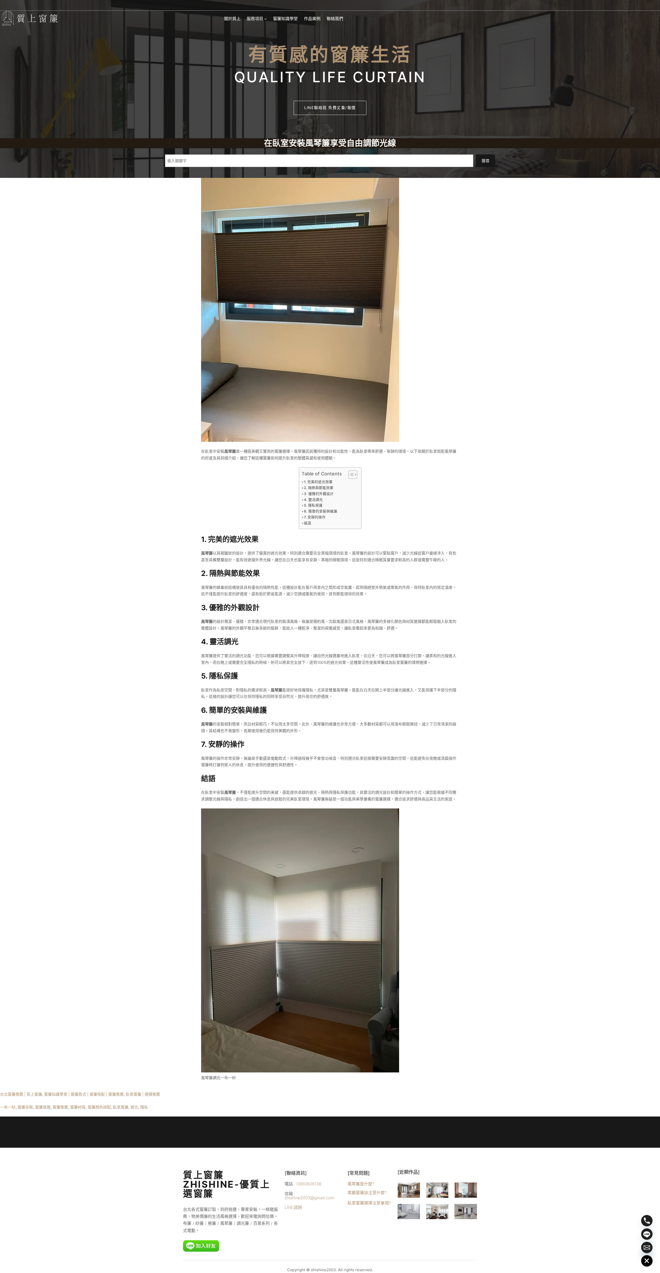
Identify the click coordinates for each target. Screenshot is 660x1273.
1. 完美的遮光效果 (318, 482)
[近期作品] (409, 1172)
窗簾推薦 (60, 1107)
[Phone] (647, 1220)
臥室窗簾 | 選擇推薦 (143, 1094)
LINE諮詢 (293, 1207)
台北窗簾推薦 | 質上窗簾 (21, 1094)
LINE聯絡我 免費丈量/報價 (330, 108)
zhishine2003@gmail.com (309, 1197)
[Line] (647, 1234)
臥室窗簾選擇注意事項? (369, 1202)
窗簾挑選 (43, 1107)
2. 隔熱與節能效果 (318, 488)
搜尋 (485, 160)
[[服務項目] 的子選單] (265, 19)
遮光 (134, 1107)
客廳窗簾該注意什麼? (367, 1192)
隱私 (144, 1107)
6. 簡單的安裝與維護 (320, 511)
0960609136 (308, 1183)
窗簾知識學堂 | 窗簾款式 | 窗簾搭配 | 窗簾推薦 (84, 1094)
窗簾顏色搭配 (99, 1107)
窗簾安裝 (25, 1107)
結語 (307, 523)
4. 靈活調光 (313, 500)
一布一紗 (7, 1107)
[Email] (647, 1247)
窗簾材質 (78, 1107)
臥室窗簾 (120, 1107)
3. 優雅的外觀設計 (319, 494)
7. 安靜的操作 (315, 517)
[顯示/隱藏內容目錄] (350, 474)
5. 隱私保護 (313, 505)
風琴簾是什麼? (361, 1183)
